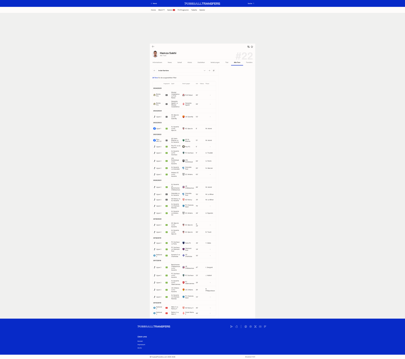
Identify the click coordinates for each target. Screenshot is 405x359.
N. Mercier (209, 168)
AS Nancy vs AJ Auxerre (175, 199)
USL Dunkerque (189, 161)
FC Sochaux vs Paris (175, 243)
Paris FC (188, 243)
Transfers (249, 62)
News (170, 62)
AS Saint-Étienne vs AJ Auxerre (175, 140)
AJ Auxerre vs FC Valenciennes (175, 282)
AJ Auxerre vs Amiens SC (175, 213)
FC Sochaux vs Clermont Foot (175, 249)
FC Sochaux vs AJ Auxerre (175, 275)
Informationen (157, 62)
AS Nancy (188, 200)
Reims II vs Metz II (175, 313)
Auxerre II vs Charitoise (175, 255)
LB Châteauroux (189, 187)
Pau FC (187, 147)
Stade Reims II (189, 313)
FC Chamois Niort (189, 206)
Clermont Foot (188, 249)
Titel (226, 62)
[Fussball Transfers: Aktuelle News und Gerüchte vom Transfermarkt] (202, 3)
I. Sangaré (209, 267)
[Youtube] (260, 326)
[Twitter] (255, 326)
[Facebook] (245, 326)
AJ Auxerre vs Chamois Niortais (175, 206)
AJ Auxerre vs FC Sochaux (175, 153)
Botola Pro (158, 95)
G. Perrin (208, 161)
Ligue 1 (158, 128)
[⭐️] (252, 46)
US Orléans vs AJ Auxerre (175, 289)
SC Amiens (189, 174)
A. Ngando (209, 213)
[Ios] (236, 326)
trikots (190, 62)
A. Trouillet (209, 153)
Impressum (141, 344)
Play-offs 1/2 (158, 140)
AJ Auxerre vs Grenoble (175, 168)
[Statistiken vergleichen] (248, 46)
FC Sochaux (189, 153)
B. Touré (208, 232)
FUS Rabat (189, 95)
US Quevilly (189, 117)
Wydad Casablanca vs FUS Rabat (175, 95)
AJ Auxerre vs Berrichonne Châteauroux (175, 187)
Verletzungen (215, 62)
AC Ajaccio (189, 128)
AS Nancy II (189, 308)
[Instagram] (250, 326)
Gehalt (179, 62)
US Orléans (189, 290)
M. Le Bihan (210, 194)
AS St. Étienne (187, 140)
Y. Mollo (208, 243)
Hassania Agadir (188, 104)
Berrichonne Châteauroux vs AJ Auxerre (175, 267)
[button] (154, 3)
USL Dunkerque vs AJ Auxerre (175, 160)
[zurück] (153, 46)
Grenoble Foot (188, 168)
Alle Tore (237, 62)
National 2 (159, 255)
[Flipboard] (265, 326)
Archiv (140, 348)
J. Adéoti (209, 275)
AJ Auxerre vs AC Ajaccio (175, 128)
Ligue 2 (158, 117)
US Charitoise (188, 255)
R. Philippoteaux (210, 290)
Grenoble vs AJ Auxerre (175, 194)
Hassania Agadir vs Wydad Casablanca (175, 104)
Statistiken (201, 62)
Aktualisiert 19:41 (250, 357)
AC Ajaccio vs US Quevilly (175, 116)
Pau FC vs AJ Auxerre (175, 146)
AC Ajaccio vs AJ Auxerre (175, 225)
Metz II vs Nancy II (174, 308)
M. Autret (209, 128)
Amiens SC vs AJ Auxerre (175, 174)
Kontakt (140, 341)
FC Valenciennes (189, 282)
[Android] (231, 326)
